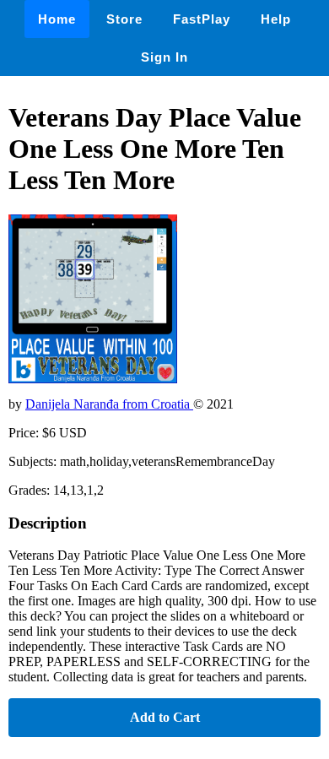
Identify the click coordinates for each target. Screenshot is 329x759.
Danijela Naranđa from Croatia (109, 404)
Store (124, 19)
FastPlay (201, 19)
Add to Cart (165, 717)
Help (276, 19)
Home (57, 19)
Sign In (164, 57)
